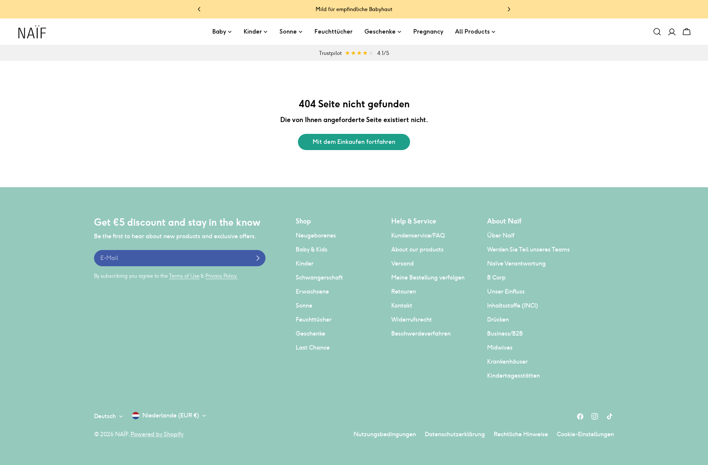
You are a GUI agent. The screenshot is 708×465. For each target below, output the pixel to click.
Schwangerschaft (319, 277)
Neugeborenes (316, 235)
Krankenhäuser (507, 361)
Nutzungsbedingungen (385, 434)
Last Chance (313, 347)
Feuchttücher (314, 319)
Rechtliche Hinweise (521, 434)
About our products (417, 249)
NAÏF (121, 434)
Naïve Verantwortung (516, 263)
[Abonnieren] (258, 258)
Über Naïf (500, 235)
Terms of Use (184, 276)
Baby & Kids (311, 249)
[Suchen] (657, 31)
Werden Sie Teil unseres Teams (528, 249)
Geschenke (310, 333)
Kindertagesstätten (513, 375)
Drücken (498, 319)
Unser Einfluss (506, 291)
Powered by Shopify (157, 434)
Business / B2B (505, 333)
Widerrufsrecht (411, 319)
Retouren (403, 291)
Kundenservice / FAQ (418, 235)
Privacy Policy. (221, 276)
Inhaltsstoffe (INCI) (512, 305)
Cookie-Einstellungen (585, 434)
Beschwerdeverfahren (421, 333)
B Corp (496, 277)
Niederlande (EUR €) (170, 415)
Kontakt (401, 305)
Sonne (304, 305)
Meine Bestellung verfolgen (428, 277)
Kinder (304, 263)
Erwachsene (312, 291)
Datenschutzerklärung (455, 434)
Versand (402, 263)
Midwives (500, 347)
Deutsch (105, 416)
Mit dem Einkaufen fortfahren (354, 141)
